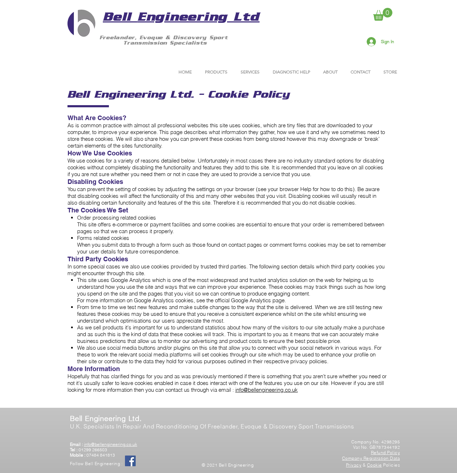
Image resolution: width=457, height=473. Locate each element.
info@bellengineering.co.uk (266, 389)
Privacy (353, 465)
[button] (382, 14)
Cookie (374, 465)
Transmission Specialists (165, 43)
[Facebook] (130, 461)
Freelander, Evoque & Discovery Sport (165, 37)
